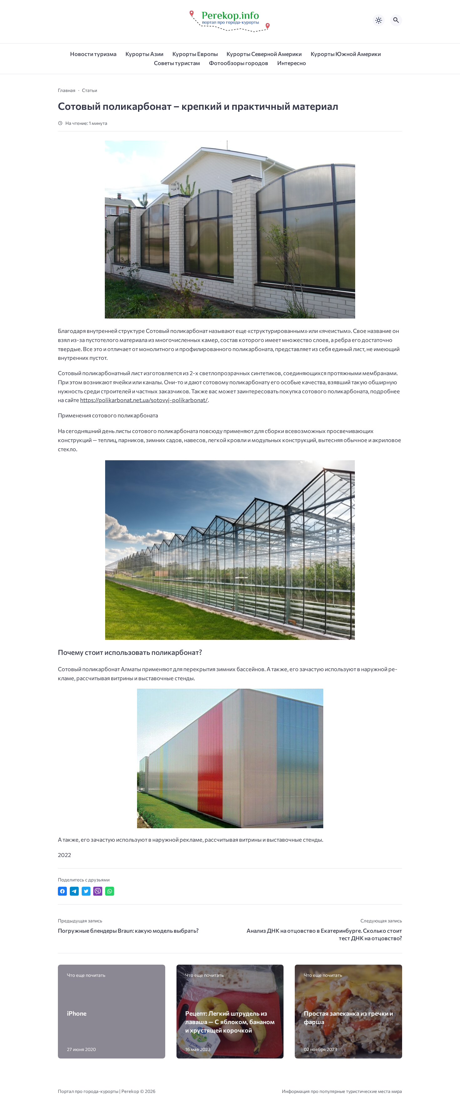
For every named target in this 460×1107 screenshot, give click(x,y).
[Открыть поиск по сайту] (396, 20)
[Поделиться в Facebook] (62, 891)
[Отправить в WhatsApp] (109, 891)
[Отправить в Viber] (97, 891)
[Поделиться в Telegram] (74, 891)
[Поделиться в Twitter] (86, 891)
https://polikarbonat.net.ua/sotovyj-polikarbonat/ (144, 399)
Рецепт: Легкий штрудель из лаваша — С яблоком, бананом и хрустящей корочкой (229, 1021)
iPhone (76, 1013)
